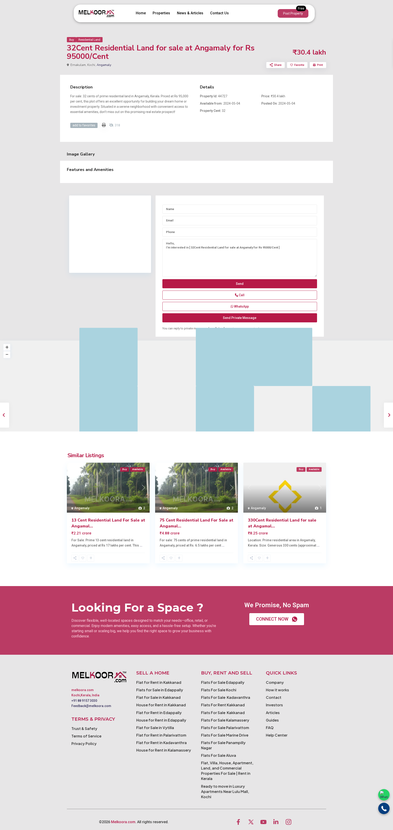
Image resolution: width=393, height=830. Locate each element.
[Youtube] (263, 822)
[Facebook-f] (238, 822)
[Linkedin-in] (276, 822)
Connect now (272, 619)
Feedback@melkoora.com (91, 706)
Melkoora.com (123, 822)
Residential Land (89, 39)
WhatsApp (241, 306)
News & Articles (190, 13)
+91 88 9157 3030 (84, 700)
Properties (161, 13)
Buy (71, 39)
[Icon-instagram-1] (288, 822)
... (141, 545)
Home (141, 13)
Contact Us (219, 13)
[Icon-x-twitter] (251, 822)
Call (241, 295)
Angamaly (104, 65)
